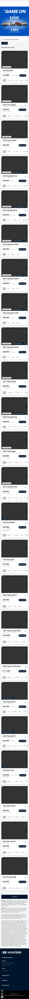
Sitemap (22, 995)
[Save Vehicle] (25, 71)
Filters (5, 43)
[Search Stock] (2, 993)
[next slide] (27, 60)
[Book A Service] (2, 990)
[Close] (2, 996)
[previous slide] (2, 60)
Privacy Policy (17, 995)
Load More (14, 896)
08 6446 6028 (5, 970)
